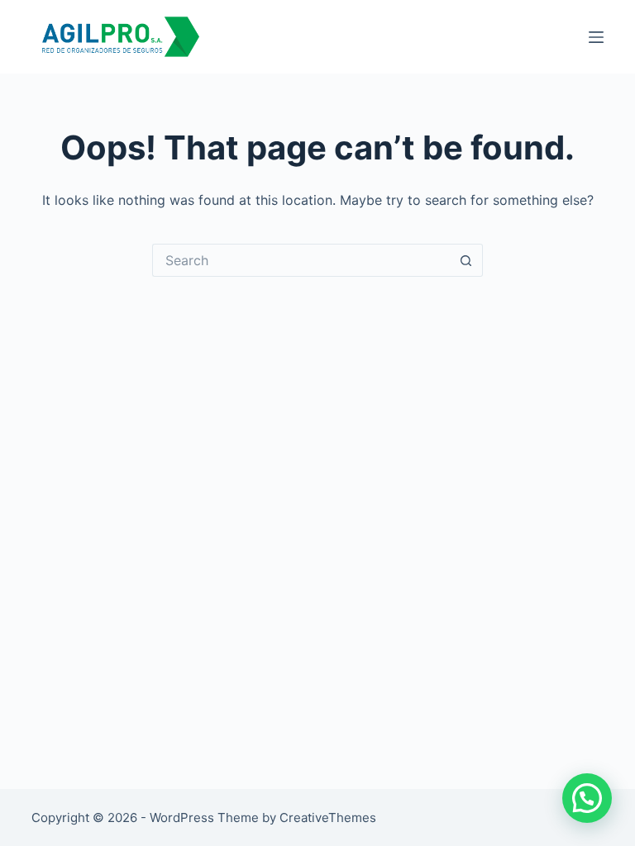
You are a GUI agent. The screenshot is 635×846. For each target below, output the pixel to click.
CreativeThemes (327, 817)
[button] (587, 798)
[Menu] (596, 37)
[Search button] (466, 260)
